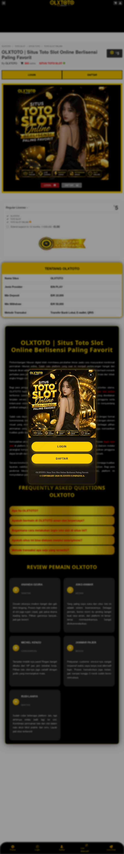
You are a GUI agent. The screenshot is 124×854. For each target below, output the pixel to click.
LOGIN (62, 446)
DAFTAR (62, 458)
